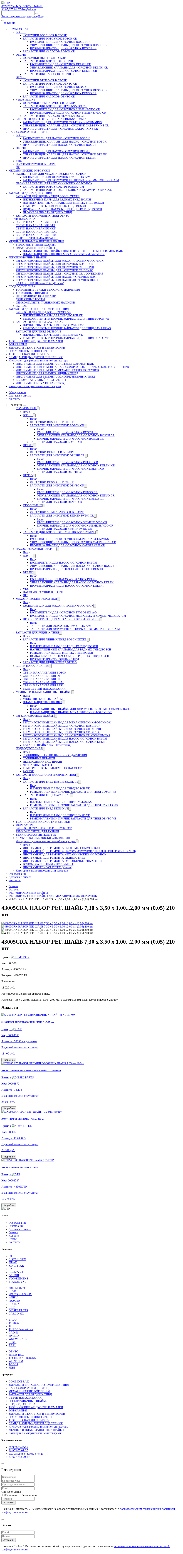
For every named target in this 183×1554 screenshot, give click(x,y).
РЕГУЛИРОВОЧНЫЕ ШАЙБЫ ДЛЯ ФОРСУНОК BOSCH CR (54, 263)
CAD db (13, 1332)
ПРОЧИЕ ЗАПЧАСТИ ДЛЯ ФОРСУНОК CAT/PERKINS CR (60, 128)
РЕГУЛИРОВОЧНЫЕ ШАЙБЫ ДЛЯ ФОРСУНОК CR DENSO (54, 270)
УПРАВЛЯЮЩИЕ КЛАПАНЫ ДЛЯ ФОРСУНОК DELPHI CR (69, 67)
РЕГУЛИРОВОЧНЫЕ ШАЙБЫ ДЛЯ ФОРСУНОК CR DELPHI (55, 267)
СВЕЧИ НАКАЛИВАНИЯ (25, 218)
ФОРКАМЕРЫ (18, 344)
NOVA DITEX (17, 1259)
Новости (14, 1235)
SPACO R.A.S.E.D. (20, 1294)
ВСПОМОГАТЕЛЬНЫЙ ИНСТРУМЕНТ (41, 379)
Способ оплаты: (11, 1491)
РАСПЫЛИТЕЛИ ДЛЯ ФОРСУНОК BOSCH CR (60, 41)
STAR (12, 1291)
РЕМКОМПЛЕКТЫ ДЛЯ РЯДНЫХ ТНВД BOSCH (54, 205)
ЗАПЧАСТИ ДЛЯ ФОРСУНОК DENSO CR (50, 83)
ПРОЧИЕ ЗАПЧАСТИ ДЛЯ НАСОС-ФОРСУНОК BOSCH (59, 144)
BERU (12, 1342)
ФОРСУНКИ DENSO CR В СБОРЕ (45, 80)
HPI (18, 167)
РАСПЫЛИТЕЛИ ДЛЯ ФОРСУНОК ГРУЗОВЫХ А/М (56, 176)
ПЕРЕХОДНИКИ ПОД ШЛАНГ (36, 296)
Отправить (8, 1502)
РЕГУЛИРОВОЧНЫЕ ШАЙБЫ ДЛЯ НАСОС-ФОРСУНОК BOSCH (58, 276)
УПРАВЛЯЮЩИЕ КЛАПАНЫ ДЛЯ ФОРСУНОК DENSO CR (68, 90)
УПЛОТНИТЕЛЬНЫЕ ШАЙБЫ (36, 244)
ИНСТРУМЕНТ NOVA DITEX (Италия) (40, 383)
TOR (11, 1326)
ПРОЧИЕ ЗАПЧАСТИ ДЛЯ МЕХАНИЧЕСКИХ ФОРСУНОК (54, 183)
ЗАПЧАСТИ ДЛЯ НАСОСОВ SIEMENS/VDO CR (54, 115)
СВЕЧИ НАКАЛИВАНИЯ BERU (36, 234)
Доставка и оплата (20, 395)
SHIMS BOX (16, 1354)
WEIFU (13, 1297)
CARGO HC (16, 1313)
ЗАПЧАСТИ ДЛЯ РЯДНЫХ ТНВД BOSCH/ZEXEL (48, 196)
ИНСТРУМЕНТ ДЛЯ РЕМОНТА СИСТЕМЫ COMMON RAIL (55, 363)
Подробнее (9, 1060)
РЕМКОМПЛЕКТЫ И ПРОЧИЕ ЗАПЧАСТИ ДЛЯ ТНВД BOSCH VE (66, 318)
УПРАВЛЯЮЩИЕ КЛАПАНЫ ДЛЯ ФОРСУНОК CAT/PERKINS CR (66, 125)
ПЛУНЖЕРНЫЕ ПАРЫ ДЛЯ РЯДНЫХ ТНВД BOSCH (57, 199)
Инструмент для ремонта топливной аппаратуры (38, 360)
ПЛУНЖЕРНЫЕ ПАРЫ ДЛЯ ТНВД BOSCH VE (53, 315)
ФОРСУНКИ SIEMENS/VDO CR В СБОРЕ (49, 102)
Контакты (15, 398)
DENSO (21, 77)
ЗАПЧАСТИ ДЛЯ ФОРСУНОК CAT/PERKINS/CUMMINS (52, 119)
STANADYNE (17, 1281)
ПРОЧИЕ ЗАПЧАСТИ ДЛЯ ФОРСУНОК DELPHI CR (63, 70)
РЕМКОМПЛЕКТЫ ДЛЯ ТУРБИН (30, 350)
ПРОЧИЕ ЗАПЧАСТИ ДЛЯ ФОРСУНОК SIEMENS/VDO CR (68, 112)
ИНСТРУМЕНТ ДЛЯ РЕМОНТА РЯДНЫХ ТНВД (47, 373)
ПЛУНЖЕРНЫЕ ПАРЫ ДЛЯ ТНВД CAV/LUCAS (54, 325)
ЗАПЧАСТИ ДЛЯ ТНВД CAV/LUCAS (39, 321)
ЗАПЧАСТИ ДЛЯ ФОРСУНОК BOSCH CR (50, 38)
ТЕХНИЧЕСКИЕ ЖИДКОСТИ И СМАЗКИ (36, 341)
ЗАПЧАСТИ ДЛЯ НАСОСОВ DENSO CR (49, 96)
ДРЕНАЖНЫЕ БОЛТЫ (30, 299)
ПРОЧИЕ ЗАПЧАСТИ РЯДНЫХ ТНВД (47, 212)
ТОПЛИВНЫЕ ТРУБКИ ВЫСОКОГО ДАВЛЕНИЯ (48, 289)
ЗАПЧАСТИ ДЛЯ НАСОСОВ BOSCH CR (49, 51)
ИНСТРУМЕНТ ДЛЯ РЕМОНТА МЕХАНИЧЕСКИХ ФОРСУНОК (57, 370)
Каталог (14, 889)
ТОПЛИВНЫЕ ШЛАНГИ (32, 292)
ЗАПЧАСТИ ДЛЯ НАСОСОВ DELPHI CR (49, 73)
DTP (11, 1255)
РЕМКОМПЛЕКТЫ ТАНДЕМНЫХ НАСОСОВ (45, 302)
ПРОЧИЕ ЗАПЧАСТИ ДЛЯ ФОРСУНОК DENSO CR (63, 93)
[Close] (2, 1463)
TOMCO (14, 1322)
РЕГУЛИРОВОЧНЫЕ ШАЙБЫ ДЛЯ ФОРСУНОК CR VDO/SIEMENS (59, 273)
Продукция (8, 22)
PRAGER (14, 1300)
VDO (19, 160)
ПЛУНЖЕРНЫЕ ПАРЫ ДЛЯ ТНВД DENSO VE (53, 334)
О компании (16, 1225)
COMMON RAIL (19, 28)
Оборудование (17, 392)
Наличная (11, 1495)
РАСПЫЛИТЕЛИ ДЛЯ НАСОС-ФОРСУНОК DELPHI (56, 151)
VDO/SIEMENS (25, 99)
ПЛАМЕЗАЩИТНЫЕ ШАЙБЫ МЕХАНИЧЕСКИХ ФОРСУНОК (64, 254)
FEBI (12, 1367)
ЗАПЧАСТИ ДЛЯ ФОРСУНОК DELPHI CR (50, 61)
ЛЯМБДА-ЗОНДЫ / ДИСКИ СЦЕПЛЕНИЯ (36, 357)
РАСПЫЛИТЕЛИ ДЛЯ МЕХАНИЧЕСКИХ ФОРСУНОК (51, 173)
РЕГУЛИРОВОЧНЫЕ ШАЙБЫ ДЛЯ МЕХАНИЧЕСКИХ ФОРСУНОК (59, 260)
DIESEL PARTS (18, 1310)
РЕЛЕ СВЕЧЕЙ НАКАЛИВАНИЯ (37, 238)
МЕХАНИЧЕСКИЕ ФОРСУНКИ (29, 170)
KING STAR (16, 1265)
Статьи (13, 1238)
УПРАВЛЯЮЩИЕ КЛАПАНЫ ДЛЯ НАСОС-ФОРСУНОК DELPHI (65, 154)
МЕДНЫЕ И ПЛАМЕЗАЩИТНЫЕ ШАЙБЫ (36, 241)
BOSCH (21, 32)
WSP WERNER (18, 1338)
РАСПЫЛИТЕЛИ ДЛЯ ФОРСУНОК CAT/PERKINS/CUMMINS (62, 122)
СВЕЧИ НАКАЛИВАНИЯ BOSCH (37, 222)
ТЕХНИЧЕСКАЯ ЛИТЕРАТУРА (29, 354)
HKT (12, 1307)
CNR (12, 1268)
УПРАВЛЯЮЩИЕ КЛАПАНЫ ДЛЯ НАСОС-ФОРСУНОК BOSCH (65, 141)
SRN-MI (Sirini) (18, 1287)
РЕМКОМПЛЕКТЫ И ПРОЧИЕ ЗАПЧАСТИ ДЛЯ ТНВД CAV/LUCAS (67, 328)
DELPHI (21, 54)
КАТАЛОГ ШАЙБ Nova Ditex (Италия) (40, 283)
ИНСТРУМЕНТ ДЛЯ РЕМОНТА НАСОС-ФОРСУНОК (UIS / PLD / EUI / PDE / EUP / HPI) (72, 366)
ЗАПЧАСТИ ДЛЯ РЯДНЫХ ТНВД (30, 193)
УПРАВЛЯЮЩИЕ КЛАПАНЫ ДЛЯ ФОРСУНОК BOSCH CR (68, 45)
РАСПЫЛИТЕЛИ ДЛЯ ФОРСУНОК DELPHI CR (60, 64)
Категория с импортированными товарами (35, 386)
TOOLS (13, 1364)
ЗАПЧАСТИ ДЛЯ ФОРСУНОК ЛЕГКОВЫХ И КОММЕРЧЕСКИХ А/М (68, 189)
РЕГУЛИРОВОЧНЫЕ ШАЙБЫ (28, 257)
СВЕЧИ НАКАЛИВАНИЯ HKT (36, 228)
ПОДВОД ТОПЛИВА (22, 286)
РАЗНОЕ (21, 305)
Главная (13, 886)
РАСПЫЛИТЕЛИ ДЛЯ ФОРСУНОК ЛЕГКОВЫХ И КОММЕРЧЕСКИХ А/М (71, 180)
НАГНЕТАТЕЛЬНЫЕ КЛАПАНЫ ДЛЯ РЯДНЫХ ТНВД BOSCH (63, 202)
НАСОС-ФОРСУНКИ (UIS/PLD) (29, 131)
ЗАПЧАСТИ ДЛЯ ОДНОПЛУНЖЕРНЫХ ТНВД (39, 308)
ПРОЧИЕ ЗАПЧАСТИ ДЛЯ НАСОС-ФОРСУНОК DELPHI (59, 157)
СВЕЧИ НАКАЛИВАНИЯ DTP (35, 225)
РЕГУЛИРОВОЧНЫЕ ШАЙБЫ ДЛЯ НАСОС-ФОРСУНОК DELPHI (58, 280)
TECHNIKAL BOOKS (22, 1357)
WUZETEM (16, 1361)
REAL (12, 1345)
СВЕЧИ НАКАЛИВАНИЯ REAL (36, 231)
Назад (26, 411)
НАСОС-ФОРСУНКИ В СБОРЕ (36, 164)
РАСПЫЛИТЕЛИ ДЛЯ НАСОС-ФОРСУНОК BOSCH (56, 138)
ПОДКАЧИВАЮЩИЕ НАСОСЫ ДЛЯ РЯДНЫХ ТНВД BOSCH (62, 209)
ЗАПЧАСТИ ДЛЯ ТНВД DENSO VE (38, 331)
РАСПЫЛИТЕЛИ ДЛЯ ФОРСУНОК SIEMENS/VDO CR (65, 109)
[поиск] (36, 13)
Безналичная (29, 1495)
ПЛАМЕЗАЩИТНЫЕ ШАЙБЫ (35, 247)
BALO (13, 1319)
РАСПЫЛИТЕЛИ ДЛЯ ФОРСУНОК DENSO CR (60, 86)
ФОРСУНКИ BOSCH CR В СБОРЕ (45, 35)
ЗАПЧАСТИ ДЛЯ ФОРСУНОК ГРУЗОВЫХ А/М (53, 186)
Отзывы (13, 1232)
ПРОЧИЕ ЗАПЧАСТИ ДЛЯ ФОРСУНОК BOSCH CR (63, 48)
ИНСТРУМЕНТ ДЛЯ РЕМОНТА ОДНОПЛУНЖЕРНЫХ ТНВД (55, 376)
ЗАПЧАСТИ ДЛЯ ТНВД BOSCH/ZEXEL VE (43, 312)
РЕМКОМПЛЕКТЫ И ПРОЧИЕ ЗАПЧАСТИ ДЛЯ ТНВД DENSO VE (66, 337)
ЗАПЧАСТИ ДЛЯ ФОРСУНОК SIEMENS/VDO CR (55, 106)
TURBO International (21, 1329)
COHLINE (15, 1303)
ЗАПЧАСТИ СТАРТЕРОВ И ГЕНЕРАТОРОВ (37, 347)
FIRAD (13, 1262)
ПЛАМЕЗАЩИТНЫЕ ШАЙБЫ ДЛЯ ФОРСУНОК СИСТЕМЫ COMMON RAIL (73, 251)
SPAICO (14, 1335)
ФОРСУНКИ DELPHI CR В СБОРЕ (45, 57)
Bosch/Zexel (16, 1272)
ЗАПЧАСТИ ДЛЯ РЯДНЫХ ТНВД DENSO (43, 215)
